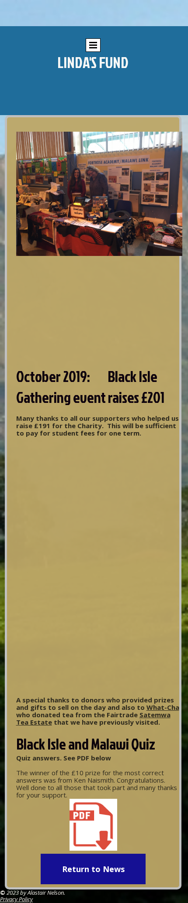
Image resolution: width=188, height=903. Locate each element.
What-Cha (162, 707)
